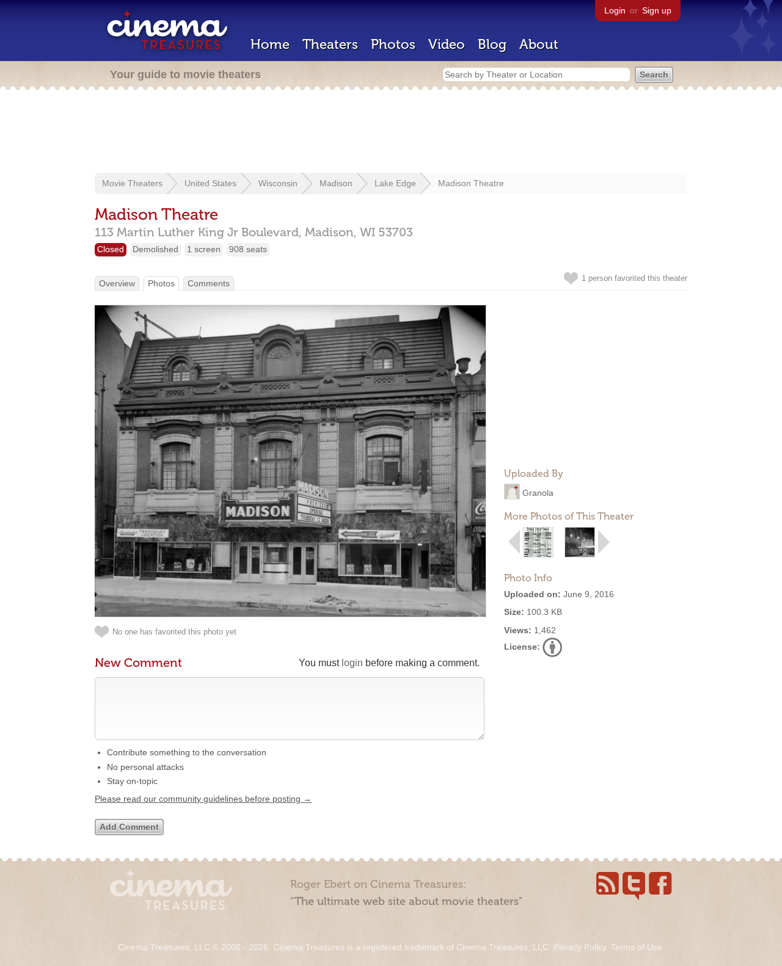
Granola (538, 493)
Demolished (155, 249)
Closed (110, 249)
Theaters (330, 44)
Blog (492, 44)
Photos (393, 44)
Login (615, 10)
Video (446, 44)
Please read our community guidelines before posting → (203, 799)
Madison (336, 183)
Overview (117, 283)
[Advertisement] (391, 132)
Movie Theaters (132, 183)
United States (210, 183)
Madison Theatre (471, 183)
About (538, 44)
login (352, 663)
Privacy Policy (580, 947)
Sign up (656, 10)
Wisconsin (278, 183)
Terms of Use (636, 947)
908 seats (248, 249)
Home (270, 44)
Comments (209, 283)
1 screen (204, 249)
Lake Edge (395, 183)
